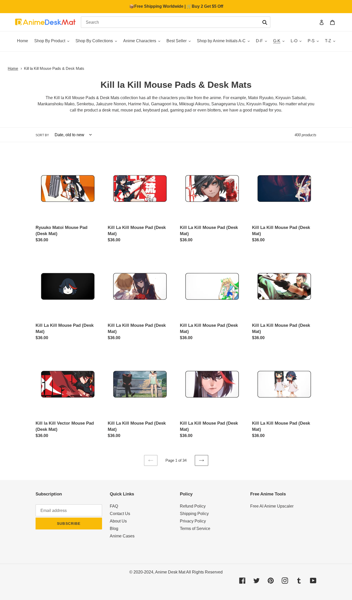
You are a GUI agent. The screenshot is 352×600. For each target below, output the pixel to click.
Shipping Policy (194, 513)
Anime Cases (122, 536)
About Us (118, 521)
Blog (114, 528)
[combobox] (175, 22)
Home (13, 68)
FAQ (114, 506)
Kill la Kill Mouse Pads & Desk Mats (54, 68)
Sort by (42, 135)
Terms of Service (195, 528)
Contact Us (120, 513)
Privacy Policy (193, 521)
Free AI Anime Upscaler (272, 506)
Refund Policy (193, 506)
